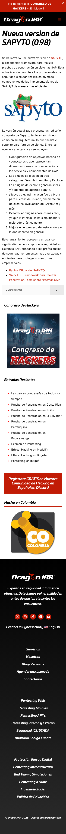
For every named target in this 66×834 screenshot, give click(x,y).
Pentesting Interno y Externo (33, 723)
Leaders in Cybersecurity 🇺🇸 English (33, 627)
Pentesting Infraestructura (33, 767)
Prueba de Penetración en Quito (32, 410)
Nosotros (33, 657)
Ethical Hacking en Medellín (29, 449)
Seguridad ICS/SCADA (33, 730)
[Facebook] (41, 617)
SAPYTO (56, 58)
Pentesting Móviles (33, 708)
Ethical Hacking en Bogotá (29, 455)
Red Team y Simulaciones (33, 774)
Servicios (33, 649)
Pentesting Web (33, 700)
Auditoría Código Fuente (33, 738)
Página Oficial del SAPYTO (27, 270)
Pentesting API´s (33, 715)
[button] (59, 19)
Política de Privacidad (33, 797)
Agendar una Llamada (33, 671)
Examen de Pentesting (26, 444)
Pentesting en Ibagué (25, 460)
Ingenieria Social (33, 789)
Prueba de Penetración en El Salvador (36, 416)
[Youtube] (48, 617)
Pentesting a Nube (33, 782)
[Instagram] (25, 617)
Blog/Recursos (33, 664)
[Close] (63, 3)
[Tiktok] (33, 617)
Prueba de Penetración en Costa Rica (36, 404)
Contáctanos (33, 679)
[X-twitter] (17, 617)
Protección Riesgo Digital (33, 759)
